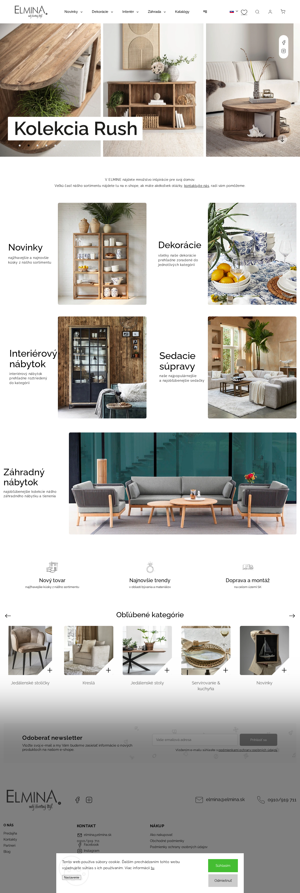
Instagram (283, 51)
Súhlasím (223, 866)
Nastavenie (71, 877)
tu (152, 868)
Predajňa (10, 833)
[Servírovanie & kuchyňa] (150, 650)
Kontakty (10, 839)
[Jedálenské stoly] (91, 650)
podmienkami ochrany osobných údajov (247, 750)
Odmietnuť (223, 880)
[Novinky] (208, 650)
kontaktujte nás (196, 186)
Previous (8, 615)
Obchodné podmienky (167, 841)
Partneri (9, 845)
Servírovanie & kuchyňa (150, 685)
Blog (7, 851)
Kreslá (33, 682)
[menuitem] (73, 11)
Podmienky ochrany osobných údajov (178, 847)
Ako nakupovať (161, 835)
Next (293, 615)
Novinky (209, 682)
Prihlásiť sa (258, 740)
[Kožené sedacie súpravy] (267, 650)
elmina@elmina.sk (225, 799)
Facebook (283, 42)
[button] (10, 90)
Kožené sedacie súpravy (267, 685)
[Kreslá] (33, 650)
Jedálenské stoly (91, 682)
